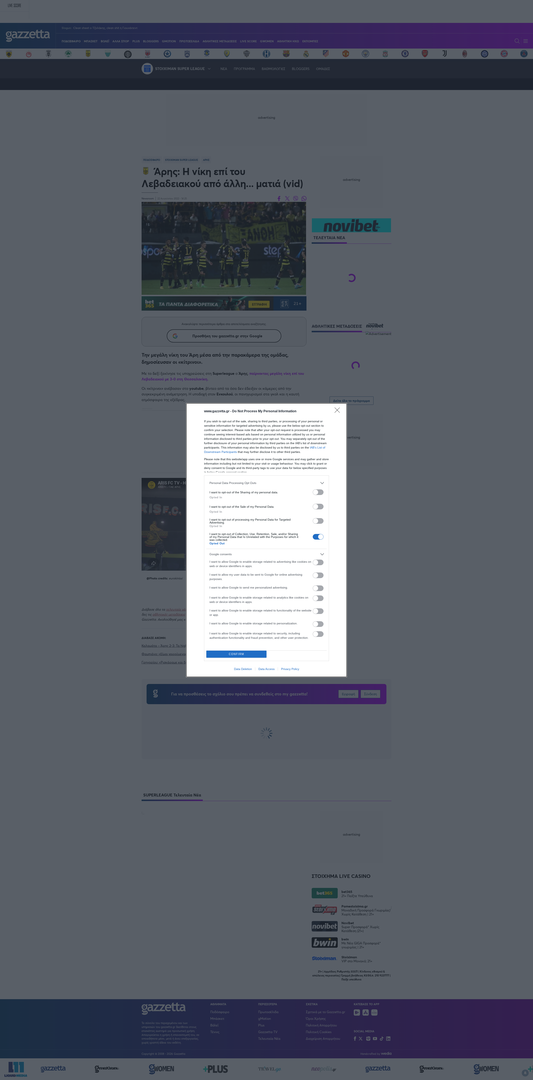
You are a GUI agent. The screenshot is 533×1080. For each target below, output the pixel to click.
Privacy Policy (290, 669)
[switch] (318, 492)
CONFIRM (236, 654)
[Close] (338, 411)
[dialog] (266, 540)
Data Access (266, 669)
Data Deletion (243, 669)
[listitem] (266, 483)
